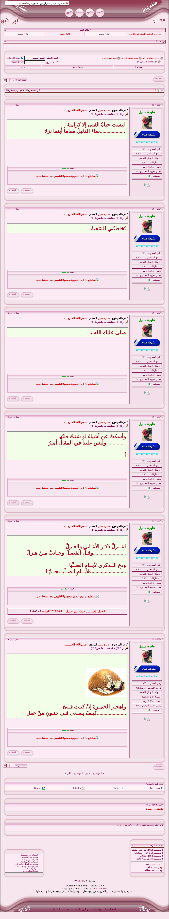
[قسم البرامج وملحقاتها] (24, 850)
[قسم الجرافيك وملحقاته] (24, 857)
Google (38, 783)
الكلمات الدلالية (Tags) (154, 800)
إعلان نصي (104, 34)
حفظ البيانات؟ (13, 58)
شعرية (149, 804)
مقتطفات (158, 804)
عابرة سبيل (104, 110)
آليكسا (56, 904)
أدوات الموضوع (34, 90)
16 (8, 652)
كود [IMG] (158, 862)
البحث (23, 67)
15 (8, 521)
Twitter (117, 783)
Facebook (155, 783)
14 (8, 417)
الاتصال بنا (110, 904)
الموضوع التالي (75, 768)
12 (8, 209)
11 (8, 105)
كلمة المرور (52, 62)
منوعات (140, 67)
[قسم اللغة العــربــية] (24, 866)
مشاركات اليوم (77, 67)
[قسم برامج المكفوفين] (24, 852)
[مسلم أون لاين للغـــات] (24, 864)
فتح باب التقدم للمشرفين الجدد (145, 34)
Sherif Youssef (99, 883)
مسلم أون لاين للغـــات (129, 58)
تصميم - (65, 904)
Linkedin (76, 783)
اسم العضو (52, 58)
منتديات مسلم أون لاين (150, 58)
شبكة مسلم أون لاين (92, 904)
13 (8, 313)
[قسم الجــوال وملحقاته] (24, 855)
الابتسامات (157, 859)
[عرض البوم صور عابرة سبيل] (145, 185)
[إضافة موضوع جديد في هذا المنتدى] (159, 90)
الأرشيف (75, 904)
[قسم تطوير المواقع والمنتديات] (24, 859)
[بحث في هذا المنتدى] (162, 90)
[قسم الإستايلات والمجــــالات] (24, 861)
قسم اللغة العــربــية (109, 58)
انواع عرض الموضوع (16, 90)
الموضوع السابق (93, 768)
